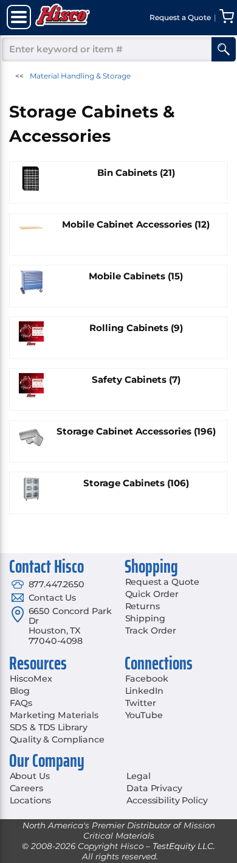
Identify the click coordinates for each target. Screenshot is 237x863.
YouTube (144, 715)
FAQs (21, 703)
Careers (26, 788)
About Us (30, 776)
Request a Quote (162, 582)
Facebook (146, 678)
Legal (138, 776)
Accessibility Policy (166, 800)
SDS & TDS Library (49, 727)
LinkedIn (144, 691)
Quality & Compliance (57, 739)
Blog (20, 691)
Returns (142, 606)
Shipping (145, 618)
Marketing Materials (54, 715)
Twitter (140, 703)
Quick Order (152, 594)
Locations (31, 800)
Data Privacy (154, 788)
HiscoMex (31, 678)
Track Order (150, 630)
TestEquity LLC (183, 846)
